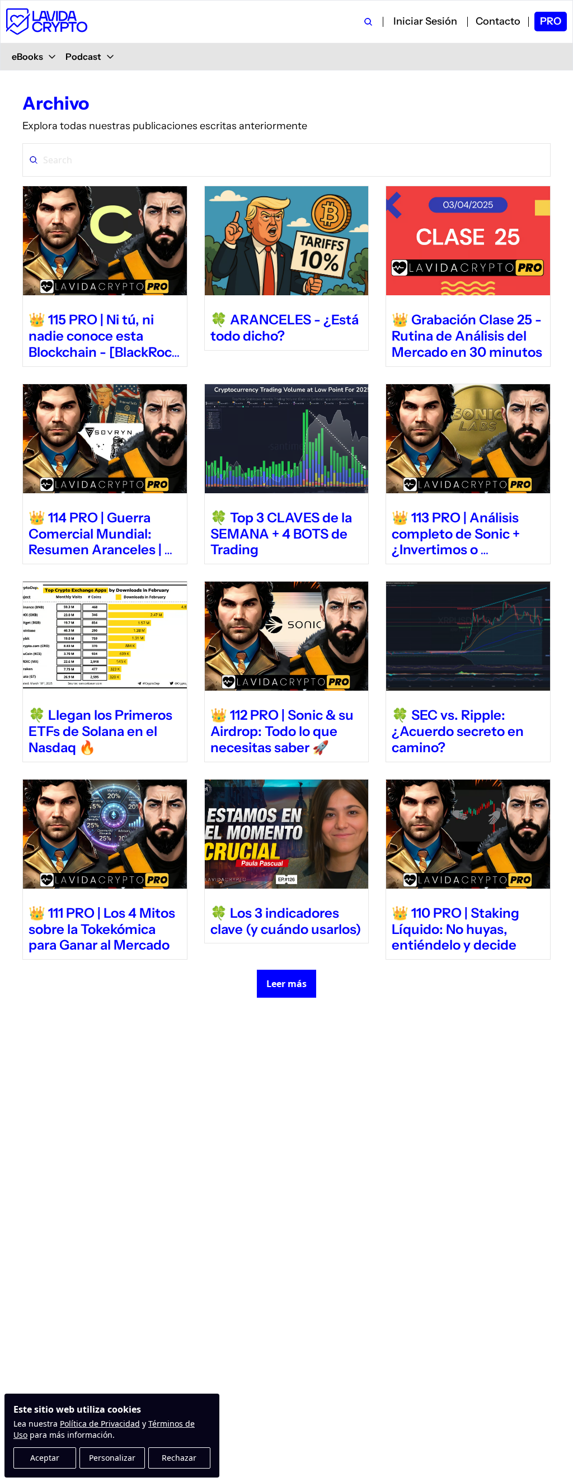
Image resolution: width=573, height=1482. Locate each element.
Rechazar (179, 1457)
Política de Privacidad (100, 1423)
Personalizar (112, 1457)
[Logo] (46, 21)
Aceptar (44, 1457)
